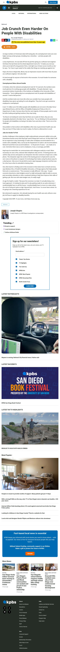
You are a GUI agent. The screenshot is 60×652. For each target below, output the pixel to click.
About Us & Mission (24, 604)
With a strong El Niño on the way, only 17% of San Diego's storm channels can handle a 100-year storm (30, 500)
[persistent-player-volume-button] (9, 8)
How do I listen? (42, 615)
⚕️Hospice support (9, 226)
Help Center (41, 621)
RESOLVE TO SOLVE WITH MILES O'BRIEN (14, 448)
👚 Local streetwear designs (11, 229)
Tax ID (20, 645)
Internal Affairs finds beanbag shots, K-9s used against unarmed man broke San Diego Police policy (29, 507)
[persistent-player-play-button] (4, 8)
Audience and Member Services (46, 604)
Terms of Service (23, 626)
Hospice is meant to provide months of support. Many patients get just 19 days (26, 494)
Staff (20, 623)
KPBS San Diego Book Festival (11, 403)
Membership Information (25, 639)
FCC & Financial (23, 612)
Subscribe (30, 286)
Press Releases (22, 618)
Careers (21, 609)
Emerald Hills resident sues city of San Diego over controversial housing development (50, 582)
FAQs (40, 612)
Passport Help (42, 618)
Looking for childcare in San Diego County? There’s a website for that (23, 513)
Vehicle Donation (23, 648)
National (21, 13)
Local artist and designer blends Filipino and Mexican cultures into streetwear (26, 518)
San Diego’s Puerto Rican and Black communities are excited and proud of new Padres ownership (22, 583)
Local (13, 13)
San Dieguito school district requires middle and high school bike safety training (37, 579)
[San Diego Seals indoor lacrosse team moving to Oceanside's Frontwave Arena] (8, 567)
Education (33, 572)
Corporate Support (23, 634)
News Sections (43, 13)
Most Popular (7, 455)
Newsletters (22, 607)
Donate (30, 553)
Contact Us (41, 609)
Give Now (53, 2)
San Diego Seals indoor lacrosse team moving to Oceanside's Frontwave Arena (8, 579)
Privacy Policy (22, 621)
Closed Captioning (43, 607)
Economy (4, 572)
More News (6, 561)
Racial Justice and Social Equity (22, 573)
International (31, 13)
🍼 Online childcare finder (11, 232)
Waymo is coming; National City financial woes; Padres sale (20, 357)
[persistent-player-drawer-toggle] (57, 8)
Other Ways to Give (23, 642)
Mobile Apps (22, 615)
